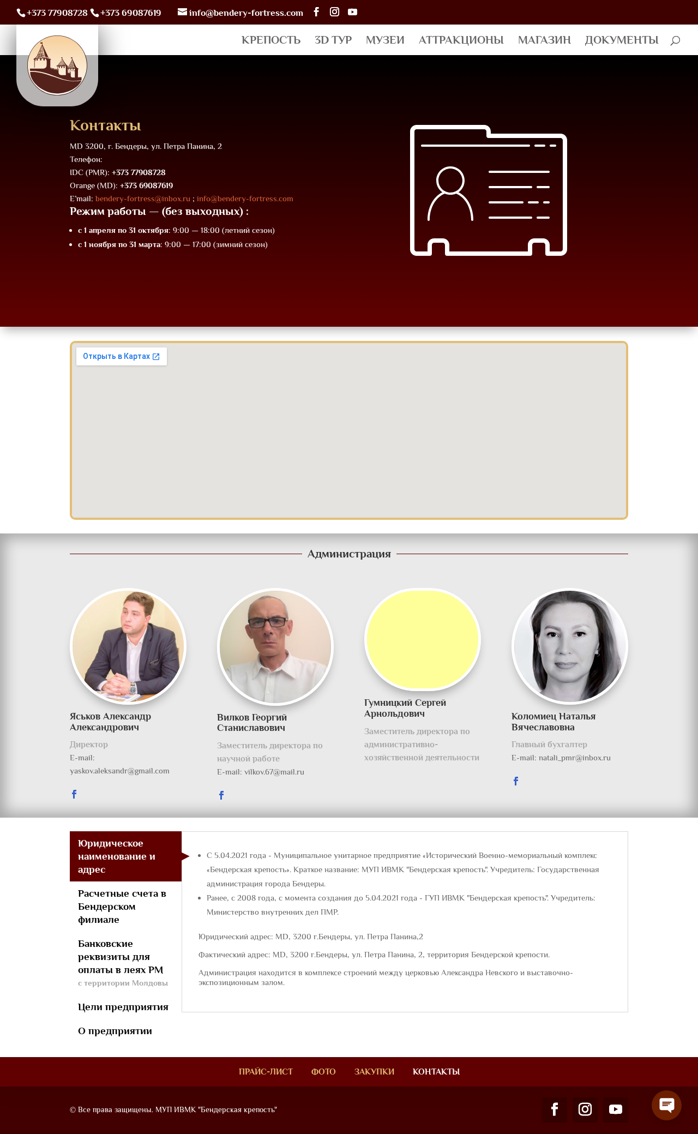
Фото (323, 1072)
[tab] (126, 856)
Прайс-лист (266, 1072)
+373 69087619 (130, 13)
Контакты (436, 1072)
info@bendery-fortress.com (245, 198)
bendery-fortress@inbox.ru (142, 198)
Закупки (374, 1072)
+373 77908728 (57, 13)
